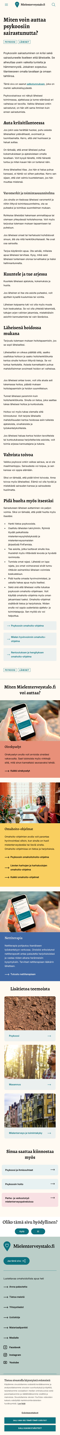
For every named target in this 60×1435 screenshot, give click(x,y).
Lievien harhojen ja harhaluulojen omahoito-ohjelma (28, 867)
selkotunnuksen (36, 83)
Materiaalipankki (18, 1327)
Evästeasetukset (30, 1413)
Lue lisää (21, 1403)
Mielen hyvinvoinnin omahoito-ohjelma (28, 639)
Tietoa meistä (16, 1296)
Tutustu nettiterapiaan (23, 974)
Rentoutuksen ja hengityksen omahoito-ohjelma (27, 654)
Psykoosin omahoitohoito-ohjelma (29, 857)
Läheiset (24, 42)
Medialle (14, 1337)
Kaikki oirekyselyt (20, 770)
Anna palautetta (18, 1286)
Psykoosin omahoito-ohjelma (27, 625)
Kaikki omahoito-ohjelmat (24, 877)
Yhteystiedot (16, 1307)
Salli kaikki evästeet (30, 1428)
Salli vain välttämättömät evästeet (30, 1420)
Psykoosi (10, 42)
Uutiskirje (14, 1317)
